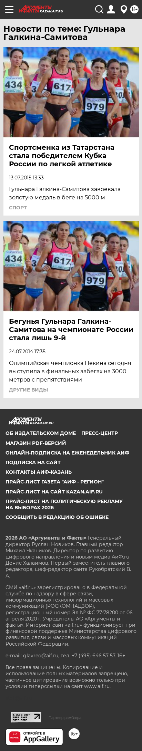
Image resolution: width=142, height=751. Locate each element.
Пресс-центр (99, 433)
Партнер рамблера (65, 718)
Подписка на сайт (33, 462)
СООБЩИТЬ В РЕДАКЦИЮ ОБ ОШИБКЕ (57, 517)
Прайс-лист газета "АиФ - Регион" (55, 482)
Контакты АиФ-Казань (39, 472)
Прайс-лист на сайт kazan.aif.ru (54, 492)
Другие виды (28, 389)
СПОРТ (18, 207)
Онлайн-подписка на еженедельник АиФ (67, 453)
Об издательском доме (41, 433)
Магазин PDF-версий (36, 443)
